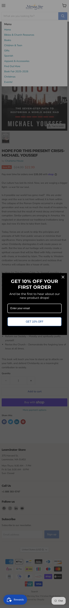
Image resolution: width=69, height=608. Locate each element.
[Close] (63, 277)
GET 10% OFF (34, 321)
